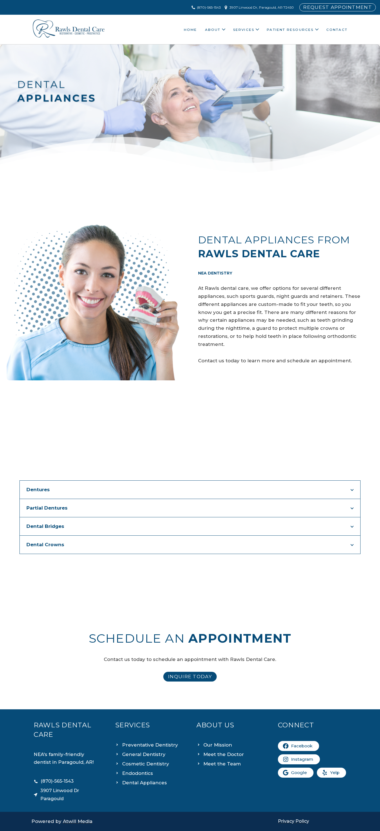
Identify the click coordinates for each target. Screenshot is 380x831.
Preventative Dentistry (150, 745)
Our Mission (217, 745)
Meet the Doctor (223, 754)
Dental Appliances (144, 782)
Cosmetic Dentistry (145, 764)
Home (190, 30)
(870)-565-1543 (209, 7)
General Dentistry (144, 754)
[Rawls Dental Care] (68, 29)
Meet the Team (222, 764)
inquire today (190, 676)
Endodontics (137, 773)
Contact (336, 30)
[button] (223, 29)
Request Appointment (337, 7)
